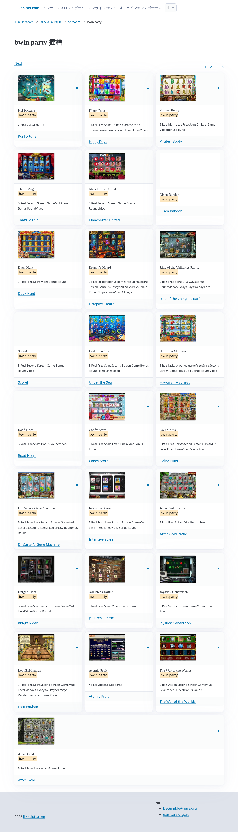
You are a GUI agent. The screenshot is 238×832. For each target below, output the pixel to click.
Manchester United (104, 220)
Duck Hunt (26, 293)
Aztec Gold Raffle (173, 534)
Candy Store (98, 460)
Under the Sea (100, 382)
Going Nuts (169, 460)
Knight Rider (28, 623)
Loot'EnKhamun (31, 706)
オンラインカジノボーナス (140, 7)
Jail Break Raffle (101, 618)
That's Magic (28, 220)
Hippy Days (98, 141)
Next (18, 63)
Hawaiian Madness (175, 382)
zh (168, 7)
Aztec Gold (26, 780)
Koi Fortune (27, 136)
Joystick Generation (175, 623)
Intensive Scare (101, 539)
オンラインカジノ (102, 7)
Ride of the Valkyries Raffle (181, 298)
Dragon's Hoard (101, 304)
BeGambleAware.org (180, 808)
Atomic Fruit (99, 696)
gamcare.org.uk (176, 814)
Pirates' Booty (171, 141)
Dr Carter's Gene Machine (39, 544)
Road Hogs (27, 455)
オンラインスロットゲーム (64, 7)
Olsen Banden (171, 211)
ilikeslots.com (34, 816)
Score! (23, 382)
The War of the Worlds (178, 701)
